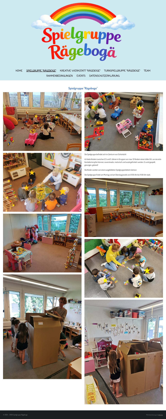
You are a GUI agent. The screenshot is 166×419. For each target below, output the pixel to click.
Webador (160, 415)
